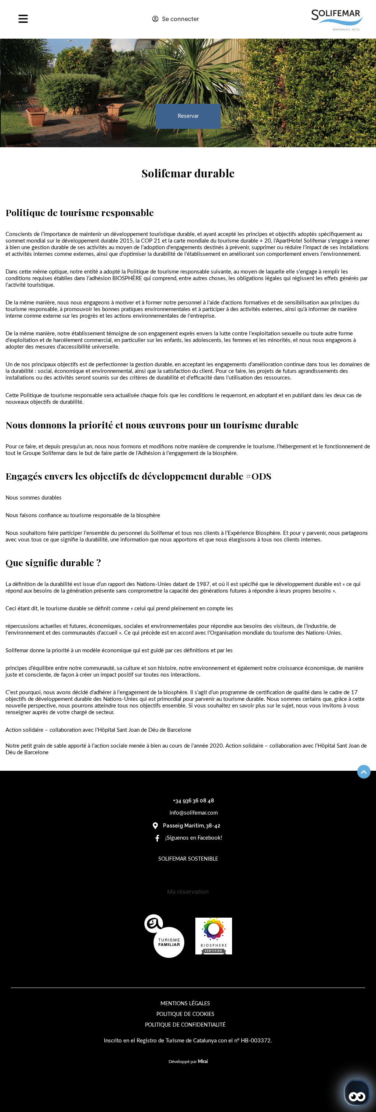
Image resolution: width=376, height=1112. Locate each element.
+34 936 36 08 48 (193, 801)
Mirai (203, 1061)
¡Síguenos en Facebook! (193, 838)
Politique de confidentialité (185, 1025)
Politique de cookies (185, 1014)
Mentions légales (185, 1003)
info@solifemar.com (194, 813)
